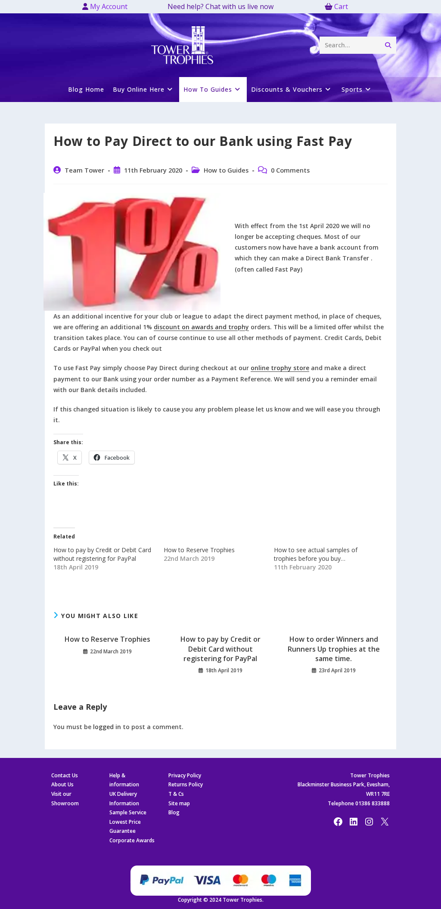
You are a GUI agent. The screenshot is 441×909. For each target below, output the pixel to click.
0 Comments (290, 170)
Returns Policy (185, 784)
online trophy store (280, 368)
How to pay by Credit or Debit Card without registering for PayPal (102, 554)
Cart (341, 6)
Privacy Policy (184, 775)
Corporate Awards (132, 840)
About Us (62, 784)
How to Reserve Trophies (199, 550)
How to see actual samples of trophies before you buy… (315, 554)
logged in (107, 727)
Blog (174, 812)
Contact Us (64, 775)
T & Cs (176, 794)
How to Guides (226, 170)
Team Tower (84, 170)
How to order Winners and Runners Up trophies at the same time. (334, 648)
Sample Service (127, 812)
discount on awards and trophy (201, 327)
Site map (179, 803)
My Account (107, 6)
